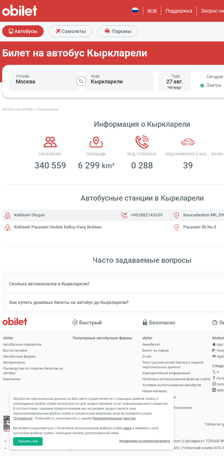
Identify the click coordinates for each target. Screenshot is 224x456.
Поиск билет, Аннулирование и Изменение (167, 405)
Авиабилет (151, 344)
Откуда (22, 76)
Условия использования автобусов (171, 385)
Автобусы (25, 31)
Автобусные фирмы (19, 356)
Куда (95, 76)
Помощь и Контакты (159, 397)
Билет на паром (155, 350)
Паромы (121, 31)
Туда (176, 76)
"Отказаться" (23, 418)
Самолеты (73, 31)
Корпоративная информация (166, 373)
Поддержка (179, 11)
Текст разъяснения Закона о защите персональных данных (172, 364)
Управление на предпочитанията (144, 441)
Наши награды (154, 391)
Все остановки (15, 350)
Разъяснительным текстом (114, 418)
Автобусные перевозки (22, 344)
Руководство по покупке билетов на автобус (33, 370)
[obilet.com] (32, 15)
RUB (152, 11)
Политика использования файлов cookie (176, 379)
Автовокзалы (14, 362)
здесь (127, 428)
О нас (147, 356)
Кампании (11, 379)
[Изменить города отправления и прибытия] (81, 81)
